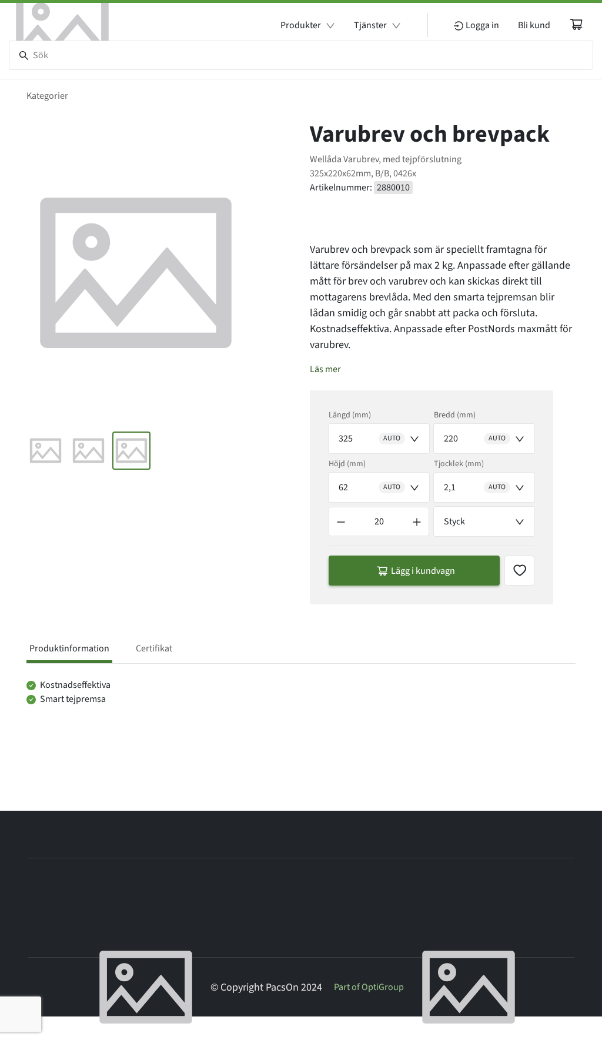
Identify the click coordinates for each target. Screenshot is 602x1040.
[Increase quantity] (417, 521)
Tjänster (370, 25)
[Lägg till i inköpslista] (519, 571)
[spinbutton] (379, 521)
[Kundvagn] (576, 24)
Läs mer (325, 369)
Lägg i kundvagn (423, 570)
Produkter (300, 25)
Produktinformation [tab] (69, 648)
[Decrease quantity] (341, 521)
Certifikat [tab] (154, 648)
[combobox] (379, 438)
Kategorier (47, 95)
